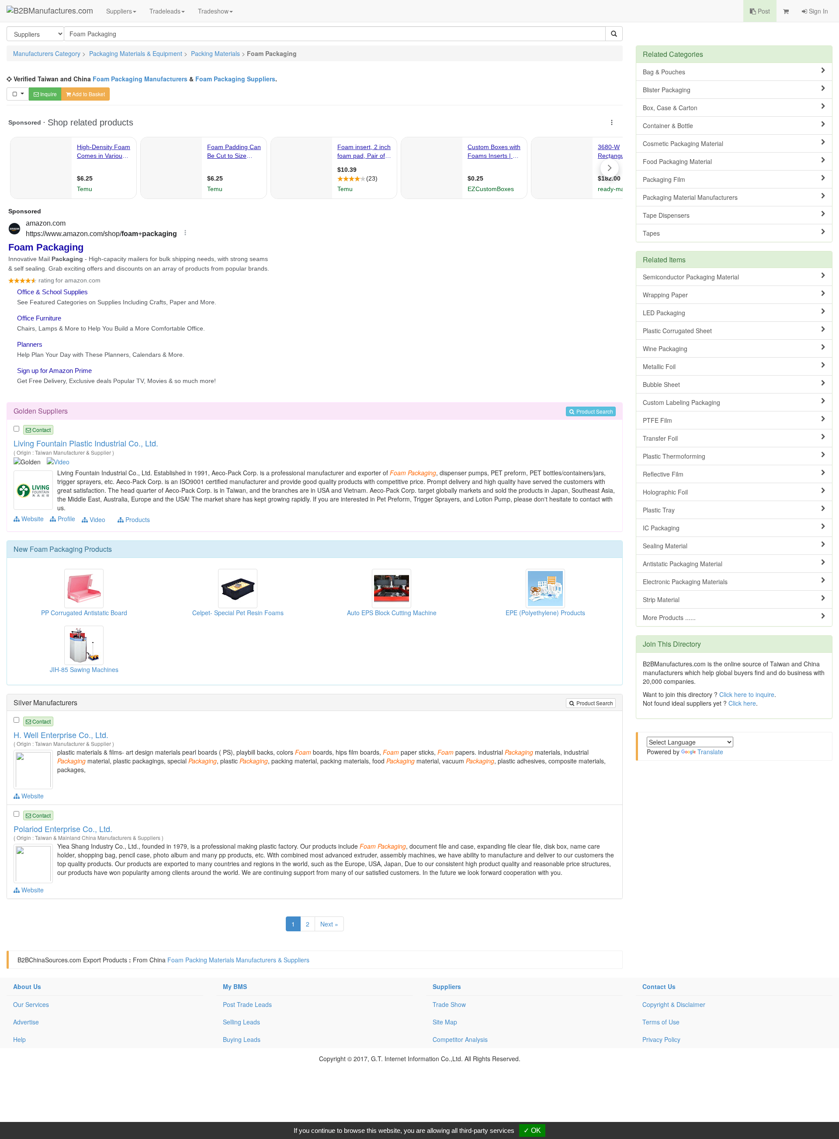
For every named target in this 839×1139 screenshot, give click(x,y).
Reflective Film (663, 474)
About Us (27, 986)
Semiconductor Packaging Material (691, 276)
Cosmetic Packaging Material (683, 143)
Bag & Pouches (664, 71)
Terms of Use (661, 1021)
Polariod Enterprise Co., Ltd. (63, 828)
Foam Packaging (56, 549)
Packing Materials (215, 53)
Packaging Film (664, 179)
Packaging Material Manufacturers (690, 197)
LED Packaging (664, 312)
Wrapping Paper (665, 294)
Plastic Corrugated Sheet (677, 330)
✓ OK (532, 1130)
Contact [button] (41, 429)
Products (137, 519)
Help (19, 1039)
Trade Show (449, 1004)
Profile (65, 518)
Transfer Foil (660, 438)
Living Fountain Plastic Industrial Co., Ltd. (86, 443)
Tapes (651, 233)
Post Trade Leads (247, 1004)
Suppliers (119, 11)
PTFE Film (657, 420)
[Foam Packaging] (34, 489)
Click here (742, 703)
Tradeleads (164, 11)
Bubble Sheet (661, 384)
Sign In (817, 11)
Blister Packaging (666, 89)
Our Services (31, 1004)
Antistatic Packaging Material (682, 563)
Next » (329, 924)
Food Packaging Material (677, 161)
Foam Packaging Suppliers (235, 78)
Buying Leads (241, 1039)
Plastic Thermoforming (674, 456)
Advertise (26, 1021)
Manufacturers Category (46, 53)
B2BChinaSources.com (49, 959)
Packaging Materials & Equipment (135, 53)
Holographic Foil (665, 492)
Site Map (445, 1021)
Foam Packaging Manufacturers (140, 78)
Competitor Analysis (460, 1039)
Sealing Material (665, 545)
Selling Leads (241, 1021)
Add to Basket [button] (88, 94)
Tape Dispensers (666, 215)
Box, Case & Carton (670, 107)
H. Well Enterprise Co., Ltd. (61, 734)
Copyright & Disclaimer (673, 1004)
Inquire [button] (48, 94)
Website (32, 518)
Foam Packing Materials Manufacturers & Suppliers (238, 959)
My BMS (235, 986)
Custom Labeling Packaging (681, 402)
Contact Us (659, 986)
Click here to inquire (746, 694)
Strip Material (661, 599)
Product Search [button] (594, 411)
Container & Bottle (668, 125)
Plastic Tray (659, 509)
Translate (710, 751)
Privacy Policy (661, 1039)
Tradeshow (213, 11)
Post (763, 11)
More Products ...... (669, 617)
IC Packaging (661, 527)
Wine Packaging (665, 348)
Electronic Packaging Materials (685, 581)
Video (96, 519)
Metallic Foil (659, 366)
